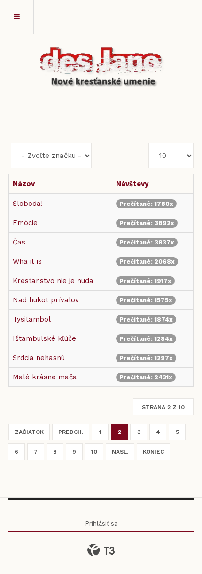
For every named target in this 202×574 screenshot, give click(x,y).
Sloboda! (28, 203)
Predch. (70, 432)
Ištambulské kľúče (44, 338)
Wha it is (27, 261)
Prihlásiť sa (101, 523)
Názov (24, 184)
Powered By (101, 550)
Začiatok (29, 432)
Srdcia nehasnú (39, 358)
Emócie (25, 223)
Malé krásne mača (45, 377)
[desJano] (101, 68)
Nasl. (120, 451)
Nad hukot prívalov (46, 300)
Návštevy (132, 184)
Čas (19, 242)
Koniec (153, 451)
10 (94, 451)
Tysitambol (32, 319)
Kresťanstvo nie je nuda (53, 280)
